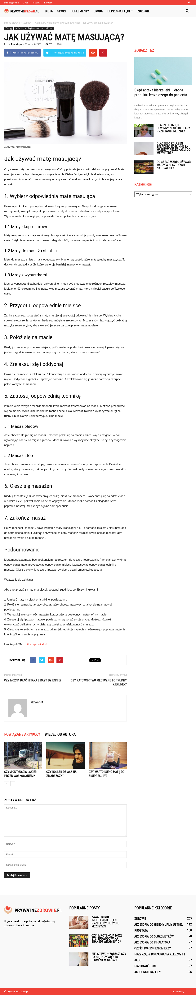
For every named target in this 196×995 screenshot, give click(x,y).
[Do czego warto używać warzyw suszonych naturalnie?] (144, 167)
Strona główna (12, 22)
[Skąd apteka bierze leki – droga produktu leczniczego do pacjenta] (163, 71)
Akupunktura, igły (147, 972)
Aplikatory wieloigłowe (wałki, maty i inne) (34, 28)
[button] (187, 11)
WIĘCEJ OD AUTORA (60, 734)
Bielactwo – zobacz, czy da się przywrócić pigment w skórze (108, 957)
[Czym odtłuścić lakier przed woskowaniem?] (23, 755)
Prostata (141, 930)
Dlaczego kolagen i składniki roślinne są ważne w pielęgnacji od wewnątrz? (173, 148)
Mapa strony (177, 991)
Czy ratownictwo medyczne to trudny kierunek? (99, 682)
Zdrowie (143, 11)
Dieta (49, 11)
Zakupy (8, 28)
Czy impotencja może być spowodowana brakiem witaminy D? (106, 938)
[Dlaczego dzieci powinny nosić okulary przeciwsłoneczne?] (144, 130)
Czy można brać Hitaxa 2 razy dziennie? (32, 680)
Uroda (98, 11)
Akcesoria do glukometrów (154, 936)
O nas (25, 2)
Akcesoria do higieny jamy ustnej (158, 924)
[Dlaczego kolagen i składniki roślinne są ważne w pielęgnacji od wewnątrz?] (144, 148)
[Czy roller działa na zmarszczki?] (65, 755)
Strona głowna (11, 2)
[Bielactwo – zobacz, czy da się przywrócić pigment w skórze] (78, 959)
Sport (61, 11)
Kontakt (48, 2)
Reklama (36, 2)
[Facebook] (189, 2)
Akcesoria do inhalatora (152, 942)
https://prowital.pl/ (36, 644)
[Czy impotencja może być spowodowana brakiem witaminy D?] (78, 940)
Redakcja (16, 44)
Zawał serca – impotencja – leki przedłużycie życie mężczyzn (105, 921)
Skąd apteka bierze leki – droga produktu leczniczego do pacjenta (160, 92)
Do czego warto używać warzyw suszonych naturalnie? (174, 165)
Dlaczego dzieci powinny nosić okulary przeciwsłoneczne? (173, 128)
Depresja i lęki (118, 11)
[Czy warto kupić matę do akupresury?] (108, 755)
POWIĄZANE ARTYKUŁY (22, 734)
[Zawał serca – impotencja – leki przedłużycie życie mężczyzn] (78, 922)
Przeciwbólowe (145, 966)
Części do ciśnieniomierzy (152, 948)
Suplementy (80, 11)
